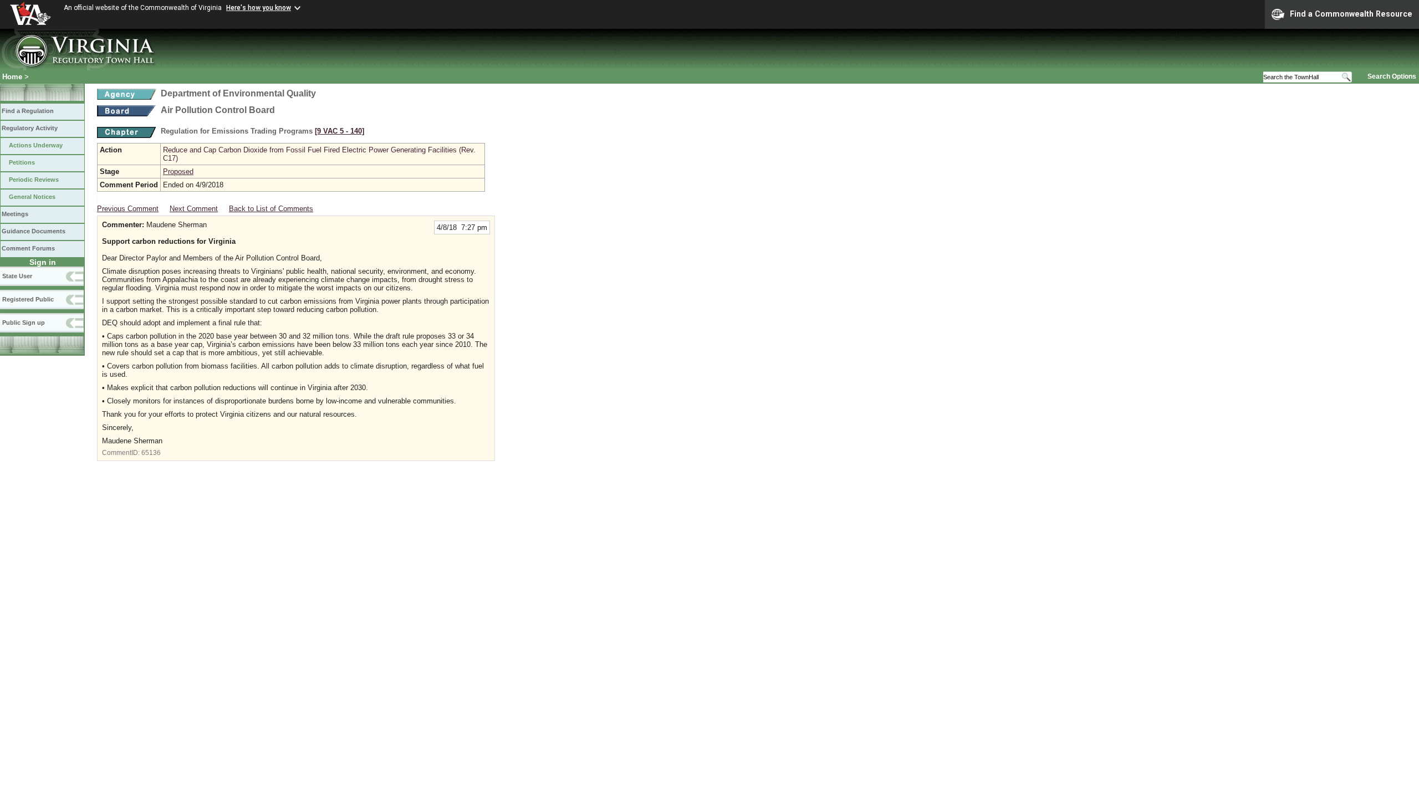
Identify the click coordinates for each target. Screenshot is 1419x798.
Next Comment (194, 208)
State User (17, 276)
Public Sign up (23, 322)
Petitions (22, 162)
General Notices (32, 196)
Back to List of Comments (271, 208)
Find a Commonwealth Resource (1351, 13)
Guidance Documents (33, 231)
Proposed (178, 171)
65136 (151, 452)
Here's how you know (258, 8)
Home (12, 77)
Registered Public (28, 299)
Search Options (1391, 76)
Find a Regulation (28, 111)
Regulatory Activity (30, 128)
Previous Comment (128, 208)
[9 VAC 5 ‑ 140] (339, 131)
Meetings (15, 214)
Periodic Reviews (34, 179)
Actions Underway (36, 145)
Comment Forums (28, 248)
